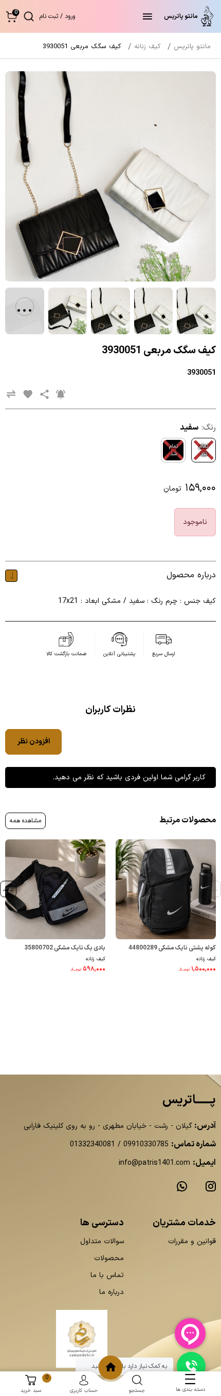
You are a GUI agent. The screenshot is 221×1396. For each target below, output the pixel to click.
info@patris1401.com (154, 1163)
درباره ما (111, 1292)
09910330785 (145, 1144)
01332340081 (92, 1144)
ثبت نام (49, 16)
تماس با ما (107, 1275)
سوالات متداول (102, 1241)
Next (8, 889)
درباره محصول (191, 575)
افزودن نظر (33, 741)
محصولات (109, 1258)
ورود (70, 16)
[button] (11, 16)
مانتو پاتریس (192, 47)
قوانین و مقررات (192, 1241)
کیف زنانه (206, 959)
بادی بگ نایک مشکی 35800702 (64, 948)
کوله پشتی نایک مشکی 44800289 (172, 948)
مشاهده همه (25, 820)
